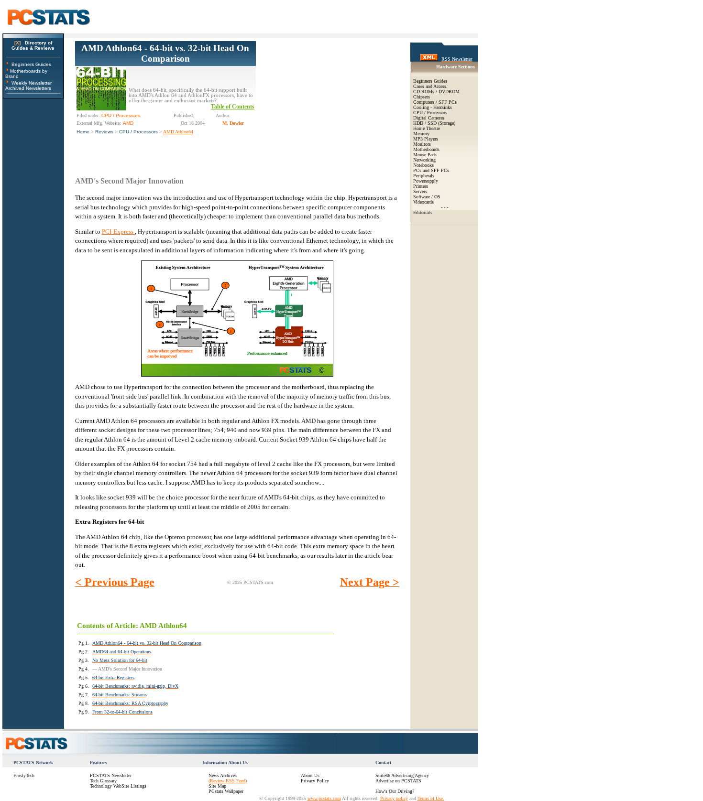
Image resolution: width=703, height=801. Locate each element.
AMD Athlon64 (178, 131)
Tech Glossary (103, 780)
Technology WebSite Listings (118, 786)
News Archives (223, 775)
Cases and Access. (430, 86)
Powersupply (425, 181)
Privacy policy (394, 798)
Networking (424, 159)
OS (437, 196)
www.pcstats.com (324, 798)
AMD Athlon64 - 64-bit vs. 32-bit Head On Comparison (165, 53)
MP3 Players (425, 138)
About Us (310, 775)
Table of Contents (232, 106)
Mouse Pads (425, 154)
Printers (420, 186)
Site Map (217, 786)
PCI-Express (118, 231)
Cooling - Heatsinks (432, 107)
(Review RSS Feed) (228, 780)
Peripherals (423, 175)
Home (83, 131)
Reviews (104, 131)
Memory (421, 133)
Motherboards (426, 149)
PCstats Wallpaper (226, 791)
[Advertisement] (327, 101)
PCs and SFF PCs (431, 170)
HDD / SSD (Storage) (434, 123)
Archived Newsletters (28, 88)
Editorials (422, 212)
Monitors (422, 144)
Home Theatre (426, 128)
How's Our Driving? (394, 791)
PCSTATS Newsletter (111, 775)
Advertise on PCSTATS (398, 780)
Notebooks (423, 165)
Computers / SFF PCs (435, 102)
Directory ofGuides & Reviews (33, 45)
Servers (420, 191)
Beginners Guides (31, 64)
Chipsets (421, 96)
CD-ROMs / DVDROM (436, 91)
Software (421, 196)
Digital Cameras (428, 117)
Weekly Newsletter (31, 83)
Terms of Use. (430, 798)
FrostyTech (23, 775)
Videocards (423, 202)
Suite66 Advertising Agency (402, 775)
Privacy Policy (315, 780)
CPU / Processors (138, 131)
